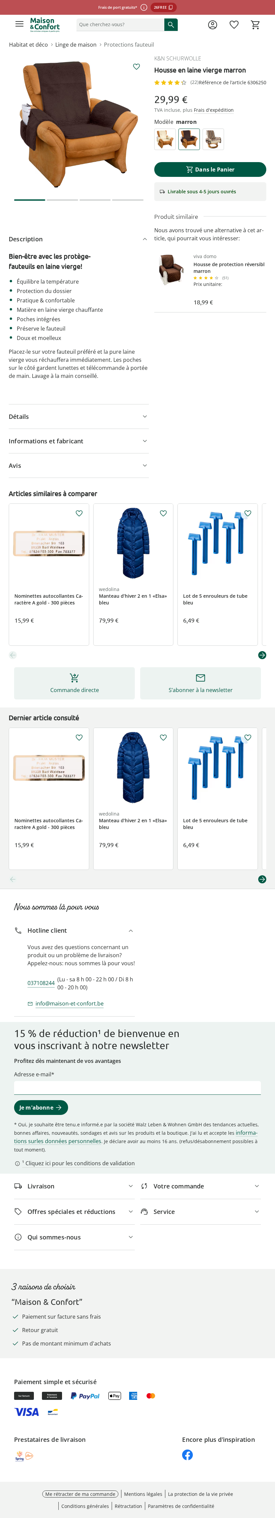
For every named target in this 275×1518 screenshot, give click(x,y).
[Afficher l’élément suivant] (262, 655)
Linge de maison (76, 44)
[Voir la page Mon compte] (212, 24)
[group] (79, 124)
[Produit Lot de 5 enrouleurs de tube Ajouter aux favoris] (248, 513)
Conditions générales (85, 1506)
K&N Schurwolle (177, 58)
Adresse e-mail (32, 1074)
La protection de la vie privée (200, 1494)
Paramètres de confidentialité (181, 1506)
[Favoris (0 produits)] (234, 24)
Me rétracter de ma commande (80, 1494)
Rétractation (128, 1506)
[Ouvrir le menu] (19, 24)
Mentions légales (143, 1494)
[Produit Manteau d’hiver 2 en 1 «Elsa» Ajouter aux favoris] (163, 513)
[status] (119, 24)
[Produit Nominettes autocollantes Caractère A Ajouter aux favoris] (79, 513)
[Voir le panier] (255, 24)
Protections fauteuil (129, 44)
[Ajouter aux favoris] (136, 67)
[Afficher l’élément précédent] (13, 655)
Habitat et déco (28, 44)
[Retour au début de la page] (268, 1471)
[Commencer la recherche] (171, 24)
